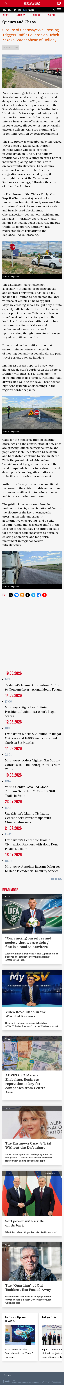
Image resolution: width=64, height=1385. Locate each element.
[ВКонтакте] (16, 595)
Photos (51, 15)
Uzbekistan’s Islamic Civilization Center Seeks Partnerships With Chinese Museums (28, 818)
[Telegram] (33, 595)
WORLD (31, 10)
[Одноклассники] (22, 595)
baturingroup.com (31, 1382)
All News (56, 879)
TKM (19, 10)
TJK (14, 10)
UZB (25, 10)
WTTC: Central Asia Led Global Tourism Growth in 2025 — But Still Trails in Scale (30, 791)
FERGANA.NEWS (32, 3)
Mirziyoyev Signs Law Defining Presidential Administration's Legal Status (30, 711)
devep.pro (57, 1382)
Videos (36, 15)
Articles (20, 15)
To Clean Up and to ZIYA (16, 1319)
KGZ (9, 10)
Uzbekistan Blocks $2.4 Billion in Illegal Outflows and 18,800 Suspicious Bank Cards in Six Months (33, 738)
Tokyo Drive (50, 1317)
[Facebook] (39, 595)
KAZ (4, 10)
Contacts (7, 1375)
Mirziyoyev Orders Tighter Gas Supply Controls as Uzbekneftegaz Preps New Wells (32, 764)
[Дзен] (27, 595)
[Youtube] (44, 595)
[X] (11, 595)
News (6, 15)
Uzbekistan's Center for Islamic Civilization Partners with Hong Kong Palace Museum (32, 844)
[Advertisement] (32, 635)
